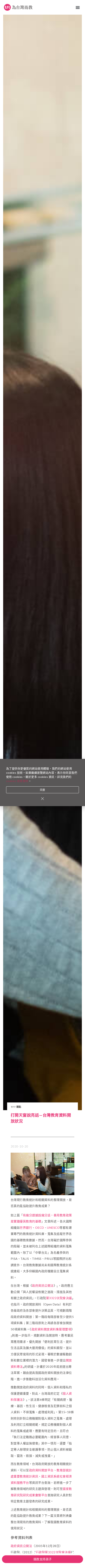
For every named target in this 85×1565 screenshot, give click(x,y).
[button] (78, 7)
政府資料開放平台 (41, 1470)
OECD (39, 1227)
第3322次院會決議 (59, 1298)
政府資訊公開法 (43, 1285)
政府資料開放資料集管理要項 (51, 1329)
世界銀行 (26, 1227)
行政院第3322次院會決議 (53, 1552)
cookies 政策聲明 (17, 781)
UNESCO (53, 1227)
